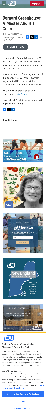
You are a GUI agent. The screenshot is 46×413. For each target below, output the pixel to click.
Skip (23, 401)
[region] (23, 372)
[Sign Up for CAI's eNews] (23, 233)
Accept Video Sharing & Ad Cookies (23, 394)
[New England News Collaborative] (23, 278)
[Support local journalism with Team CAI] (23, 150)
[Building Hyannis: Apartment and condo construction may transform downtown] (23, 317)
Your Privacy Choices (23, 409)
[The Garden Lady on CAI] (23, 187)
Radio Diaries (21, 94)
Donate (37, 4)
